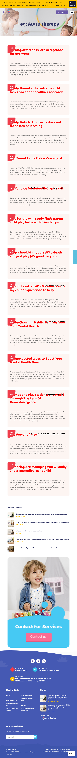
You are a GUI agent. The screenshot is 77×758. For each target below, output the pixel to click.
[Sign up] (35, 737)
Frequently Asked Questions (27, 709)
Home (8, 696)
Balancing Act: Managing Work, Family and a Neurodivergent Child (38, 468)
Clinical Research (27, 696)
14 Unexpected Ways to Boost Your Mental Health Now (36, 360)
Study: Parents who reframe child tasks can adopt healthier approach (37, 90)
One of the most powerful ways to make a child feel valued (36, 548)
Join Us (23, 705)
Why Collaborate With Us (12, 704)
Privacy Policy (11, 749)
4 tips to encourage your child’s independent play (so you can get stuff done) (42, 523)
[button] (72, 12)
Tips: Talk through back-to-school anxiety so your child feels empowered (41, 514)
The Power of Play (23, 434)
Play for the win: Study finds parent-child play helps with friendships (37, 220)
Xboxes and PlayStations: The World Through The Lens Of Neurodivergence (37, 398)
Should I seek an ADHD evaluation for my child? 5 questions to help (38, 288)
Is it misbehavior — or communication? (28, 531)
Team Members (11, 700)
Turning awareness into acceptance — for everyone (38, 52)
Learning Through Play (27, 699)
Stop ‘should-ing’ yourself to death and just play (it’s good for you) (36, 254)
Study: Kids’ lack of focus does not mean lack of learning (35, 124)
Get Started (72, 4)
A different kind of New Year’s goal (36, 158)
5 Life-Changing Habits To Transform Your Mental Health (37, 324)
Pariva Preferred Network (12, 709)
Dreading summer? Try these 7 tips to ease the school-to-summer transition (42, 539)
